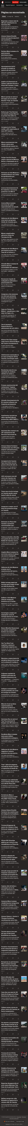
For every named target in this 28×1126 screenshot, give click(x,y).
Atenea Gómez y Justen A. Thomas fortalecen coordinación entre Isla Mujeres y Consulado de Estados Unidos (10, 918)
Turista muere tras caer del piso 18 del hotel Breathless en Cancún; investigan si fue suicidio (10, 933)
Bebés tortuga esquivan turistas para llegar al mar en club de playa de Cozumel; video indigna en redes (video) (10, 584)
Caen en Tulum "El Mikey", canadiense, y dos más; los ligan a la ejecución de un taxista (10, 311)
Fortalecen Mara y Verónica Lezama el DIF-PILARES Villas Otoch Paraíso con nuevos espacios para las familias (10, 797)
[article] (14, 26)
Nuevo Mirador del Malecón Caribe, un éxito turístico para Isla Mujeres (10, 979)
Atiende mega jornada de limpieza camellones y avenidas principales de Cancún (9, 873)
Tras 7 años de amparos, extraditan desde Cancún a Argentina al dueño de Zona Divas (9, 766)
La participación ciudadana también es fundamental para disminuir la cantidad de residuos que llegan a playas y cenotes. (10, 376)
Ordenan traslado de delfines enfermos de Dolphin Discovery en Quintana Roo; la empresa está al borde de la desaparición (10, 675)
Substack (7, 1124)
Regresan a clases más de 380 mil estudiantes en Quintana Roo (9, 23)
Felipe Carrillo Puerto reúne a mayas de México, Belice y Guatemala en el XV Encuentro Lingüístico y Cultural (10, 159)
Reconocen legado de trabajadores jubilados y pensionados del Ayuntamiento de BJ (9, 281)
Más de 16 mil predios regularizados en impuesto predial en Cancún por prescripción (9, 706)
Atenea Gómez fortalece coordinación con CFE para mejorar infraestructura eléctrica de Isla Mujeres (10, 448)
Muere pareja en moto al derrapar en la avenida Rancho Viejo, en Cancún (9, 98)
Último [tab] (4, 16)
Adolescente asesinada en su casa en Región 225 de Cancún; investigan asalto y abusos (10, 357)
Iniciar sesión (23, 2)
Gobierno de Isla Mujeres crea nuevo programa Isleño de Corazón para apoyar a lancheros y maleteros (9, 220)
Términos (24, 1117)
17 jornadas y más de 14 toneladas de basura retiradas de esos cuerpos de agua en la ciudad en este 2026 (10, 407)
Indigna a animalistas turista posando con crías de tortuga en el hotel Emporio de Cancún (9, 690)
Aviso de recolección (14, 1118)
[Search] (25, 16)
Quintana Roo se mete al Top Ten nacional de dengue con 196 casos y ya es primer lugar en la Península (10, 721)
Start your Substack (9, 1121)
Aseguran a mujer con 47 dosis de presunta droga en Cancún (9, 508)
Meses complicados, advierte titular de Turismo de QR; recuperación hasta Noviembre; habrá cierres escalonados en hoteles (10, 235)
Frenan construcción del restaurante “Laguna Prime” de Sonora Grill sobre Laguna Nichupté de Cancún (10, 387)
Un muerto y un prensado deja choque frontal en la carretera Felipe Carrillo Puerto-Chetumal (9, 1024)
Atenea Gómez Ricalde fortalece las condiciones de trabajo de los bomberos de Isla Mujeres (10, 812)
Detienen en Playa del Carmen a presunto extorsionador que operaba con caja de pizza (9, 523)
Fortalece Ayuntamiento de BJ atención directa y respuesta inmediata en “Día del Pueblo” (9, 948)
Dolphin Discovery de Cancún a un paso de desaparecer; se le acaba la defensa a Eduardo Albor (10, 1070)
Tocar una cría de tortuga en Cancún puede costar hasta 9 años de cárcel (9, 493)
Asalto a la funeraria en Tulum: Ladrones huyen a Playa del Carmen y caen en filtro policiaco (10, 83)
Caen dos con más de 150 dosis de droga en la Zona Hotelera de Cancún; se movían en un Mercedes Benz (9, 994)
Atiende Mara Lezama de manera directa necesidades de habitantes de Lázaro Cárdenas (10, 265)
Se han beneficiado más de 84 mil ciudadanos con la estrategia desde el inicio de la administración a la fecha (10, 953)
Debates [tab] (17, 16)
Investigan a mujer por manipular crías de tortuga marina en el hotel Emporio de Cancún (10, 615)
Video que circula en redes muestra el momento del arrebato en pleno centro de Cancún (8, 892)
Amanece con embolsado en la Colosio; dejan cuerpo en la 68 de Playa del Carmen (10, 781)
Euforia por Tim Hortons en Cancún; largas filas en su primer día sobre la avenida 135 (10, 114)
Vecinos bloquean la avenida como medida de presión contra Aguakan (9, 862)
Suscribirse (15, 2)
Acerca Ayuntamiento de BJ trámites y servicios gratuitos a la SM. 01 (9, 190)
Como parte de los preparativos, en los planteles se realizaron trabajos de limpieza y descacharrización (9, 27)
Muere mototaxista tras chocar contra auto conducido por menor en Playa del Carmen (9, 144)
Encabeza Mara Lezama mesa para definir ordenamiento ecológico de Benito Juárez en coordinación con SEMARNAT (9, 736)
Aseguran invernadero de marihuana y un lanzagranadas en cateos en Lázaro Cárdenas (10, 1039)
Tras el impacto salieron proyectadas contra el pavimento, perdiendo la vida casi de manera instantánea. (10, 103)
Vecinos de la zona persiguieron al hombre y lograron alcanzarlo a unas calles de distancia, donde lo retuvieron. (10, 1059)
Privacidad (19, 1117)
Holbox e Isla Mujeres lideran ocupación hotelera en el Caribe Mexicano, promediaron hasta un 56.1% (9, 599)
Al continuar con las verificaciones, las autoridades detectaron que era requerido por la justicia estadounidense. (10, 179)
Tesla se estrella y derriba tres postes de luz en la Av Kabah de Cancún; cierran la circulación (10, 539)
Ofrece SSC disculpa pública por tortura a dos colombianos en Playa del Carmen (10, 842)
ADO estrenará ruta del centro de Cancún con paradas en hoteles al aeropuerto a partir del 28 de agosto (9, 478)
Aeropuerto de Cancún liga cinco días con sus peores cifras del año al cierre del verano (9, 463)
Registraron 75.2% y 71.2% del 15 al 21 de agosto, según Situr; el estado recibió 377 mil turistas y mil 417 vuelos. (10, 604)
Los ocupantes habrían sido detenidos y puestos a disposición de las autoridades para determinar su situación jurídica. (10, 88)
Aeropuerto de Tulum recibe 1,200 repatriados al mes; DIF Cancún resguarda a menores (10, 129)
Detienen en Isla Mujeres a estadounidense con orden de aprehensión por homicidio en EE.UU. (10, 174)
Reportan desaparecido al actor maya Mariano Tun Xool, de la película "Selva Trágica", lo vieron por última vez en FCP (10, 1085)
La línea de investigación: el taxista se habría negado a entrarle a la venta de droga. (8, 315)
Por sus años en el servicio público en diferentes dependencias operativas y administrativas (8, 285)
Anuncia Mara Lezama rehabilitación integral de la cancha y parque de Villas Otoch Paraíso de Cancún (10, 903)
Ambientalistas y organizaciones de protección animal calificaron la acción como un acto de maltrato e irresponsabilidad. (10, 695)
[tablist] (10, 16)
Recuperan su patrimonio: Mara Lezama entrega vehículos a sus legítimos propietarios (10, 964)
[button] (2, 5)
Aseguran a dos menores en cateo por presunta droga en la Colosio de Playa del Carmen (9, 296)
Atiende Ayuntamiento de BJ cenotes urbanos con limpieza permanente (10, 402)
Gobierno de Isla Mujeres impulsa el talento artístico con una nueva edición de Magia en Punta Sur (9, 751)
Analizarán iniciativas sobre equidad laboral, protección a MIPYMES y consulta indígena (9, 417)
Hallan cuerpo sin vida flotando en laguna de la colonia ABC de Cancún (9, 1100)
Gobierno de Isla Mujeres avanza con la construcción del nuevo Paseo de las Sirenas (9, 569)
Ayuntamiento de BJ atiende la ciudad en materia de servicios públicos (8, 68)
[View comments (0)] (8, 32)
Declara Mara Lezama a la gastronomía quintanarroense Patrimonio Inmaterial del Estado (10, 53)
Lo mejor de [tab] (10, 16)
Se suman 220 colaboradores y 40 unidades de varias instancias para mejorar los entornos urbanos (10, 877)
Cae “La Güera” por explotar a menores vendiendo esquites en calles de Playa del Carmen (9, 645)
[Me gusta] (2, 32)
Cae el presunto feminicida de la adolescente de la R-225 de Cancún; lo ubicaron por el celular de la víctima (10, 326)
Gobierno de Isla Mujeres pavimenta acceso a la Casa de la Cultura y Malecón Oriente (9, 250)
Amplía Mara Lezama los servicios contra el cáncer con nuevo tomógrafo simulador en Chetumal (10, 554)
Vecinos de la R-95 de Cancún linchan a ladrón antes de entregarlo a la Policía (9, 1055)
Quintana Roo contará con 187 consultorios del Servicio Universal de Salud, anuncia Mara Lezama (10, 432)
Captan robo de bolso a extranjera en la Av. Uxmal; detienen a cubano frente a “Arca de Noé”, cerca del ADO (10, 888)
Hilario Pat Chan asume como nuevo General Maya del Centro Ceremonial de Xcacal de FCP (10, 341)
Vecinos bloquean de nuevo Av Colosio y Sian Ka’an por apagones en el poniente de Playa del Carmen (9, 827)
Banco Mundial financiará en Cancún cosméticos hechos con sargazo (10, 630)
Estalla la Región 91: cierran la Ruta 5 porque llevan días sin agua (9, 857)
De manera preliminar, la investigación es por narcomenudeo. (7, 300)
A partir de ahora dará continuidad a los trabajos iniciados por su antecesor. (8, 346)
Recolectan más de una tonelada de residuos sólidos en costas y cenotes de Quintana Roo (9, 372)
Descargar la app (20, 1121)
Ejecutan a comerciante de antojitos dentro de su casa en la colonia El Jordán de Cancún (10, 660)
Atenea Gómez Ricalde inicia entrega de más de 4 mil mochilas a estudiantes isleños (10, 38)
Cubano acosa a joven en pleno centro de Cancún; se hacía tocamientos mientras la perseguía (10, 1009)
